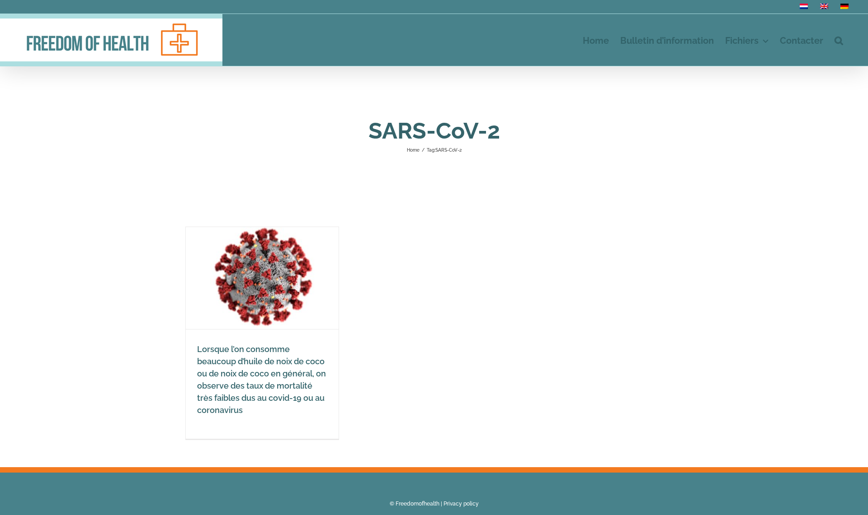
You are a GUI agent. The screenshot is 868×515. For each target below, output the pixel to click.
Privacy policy (461, 504)
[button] (839, 40)
